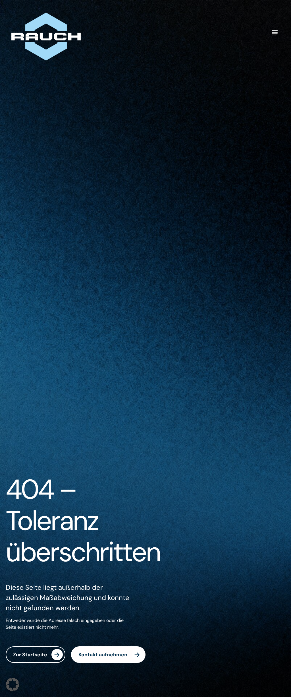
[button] (275, 32)
